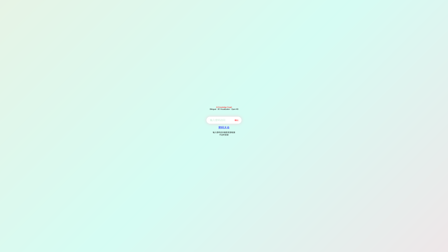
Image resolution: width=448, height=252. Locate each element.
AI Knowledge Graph (224, 107)
